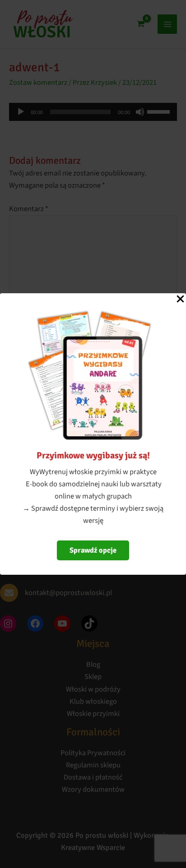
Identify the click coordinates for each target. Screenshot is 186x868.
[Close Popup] (180, 299)
